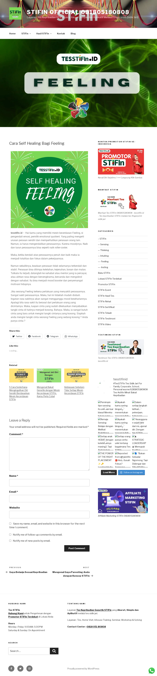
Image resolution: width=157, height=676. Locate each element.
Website (14, 507)
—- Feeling (103, 261)
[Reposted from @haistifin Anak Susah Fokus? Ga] (123, 459)
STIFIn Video (104, 324)
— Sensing (103, 244)
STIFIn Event (104, 290)
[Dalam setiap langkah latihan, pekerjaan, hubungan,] (140, 408)
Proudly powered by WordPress (83, 668)
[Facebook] (11, 668)
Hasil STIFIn (42, 33)
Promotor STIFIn (106, 284)
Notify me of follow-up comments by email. (37, 534)
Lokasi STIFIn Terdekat (110, 278)
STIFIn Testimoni (106, 318)
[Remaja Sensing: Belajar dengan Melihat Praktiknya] (106, 425)
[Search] (54, 651)
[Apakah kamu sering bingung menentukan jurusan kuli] (123, 408)
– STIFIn (102, 238)
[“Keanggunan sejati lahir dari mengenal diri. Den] (140, 425)
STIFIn (24, 33)
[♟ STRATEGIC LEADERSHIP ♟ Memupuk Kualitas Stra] (140, 442)
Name (13, 475)
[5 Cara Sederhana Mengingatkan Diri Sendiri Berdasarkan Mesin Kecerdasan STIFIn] (21, 375)
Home (12, 33)
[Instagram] (29, 668)
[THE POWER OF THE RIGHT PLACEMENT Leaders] (106, 459)
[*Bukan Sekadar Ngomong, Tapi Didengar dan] (140, 459)
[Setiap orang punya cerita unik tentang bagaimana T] (123, 442)
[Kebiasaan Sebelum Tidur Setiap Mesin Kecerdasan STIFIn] (76, 375)
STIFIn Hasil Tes (106, 295)
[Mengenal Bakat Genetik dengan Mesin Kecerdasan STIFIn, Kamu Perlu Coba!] (49, 375)
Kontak (61, 33)
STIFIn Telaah (105, 313)
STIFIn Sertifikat (106, 307)
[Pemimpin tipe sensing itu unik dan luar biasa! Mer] (106, 408)
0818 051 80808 (96, 626)
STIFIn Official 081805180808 (78, 12)
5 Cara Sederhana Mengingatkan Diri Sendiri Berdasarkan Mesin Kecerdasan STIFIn (19, 393)
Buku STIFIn (104, 273)
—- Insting (103, 267)
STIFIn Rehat (104, 301)
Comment (16, 434)
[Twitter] (20, 668)
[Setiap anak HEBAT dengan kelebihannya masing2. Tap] (106, 442)
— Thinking (103, 250)
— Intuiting (103, 255)
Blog (73, 33)
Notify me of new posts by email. (31, 540)
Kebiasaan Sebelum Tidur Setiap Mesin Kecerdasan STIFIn (74, 390)
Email (13, 491)
